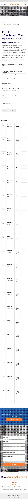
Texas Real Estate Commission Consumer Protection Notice (14, 489)
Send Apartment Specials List (9, 110)
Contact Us (24, 1)
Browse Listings (14, 419)
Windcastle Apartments (10, 293)
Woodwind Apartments (10, 139)
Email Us (14, 484)
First (3, 95)
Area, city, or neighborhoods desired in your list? (13, 65)
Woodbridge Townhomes (10, 251)
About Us (18, 1)
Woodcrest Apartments (10, 279)
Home (2, 17)
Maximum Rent (6, 83)
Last (15, 95)
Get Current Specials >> (17, 126)
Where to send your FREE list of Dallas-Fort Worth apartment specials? (13, 89)
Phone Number (6, 103)
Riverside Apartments (10, 125)
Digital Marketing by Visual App (14, 497)
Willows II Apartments (10, 335)
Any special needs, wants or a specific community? (12, 72)
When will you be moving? (9, 78)
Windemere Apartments (10, 307)
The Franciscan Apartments (14, 17)
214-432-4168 (4, 1)
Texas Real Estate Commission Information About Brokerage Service (14, 487)
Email (4, 98)
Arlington (6, 17)
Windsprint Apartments (10, 223)
